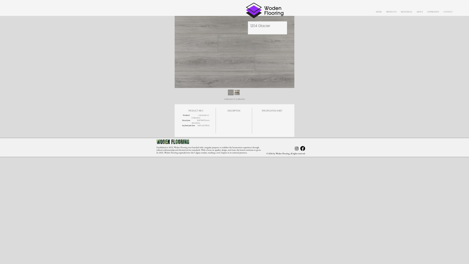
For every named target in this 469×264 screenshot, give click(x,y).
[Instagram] (296, 148)
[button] (391, 10)
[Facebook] (302, 148)
